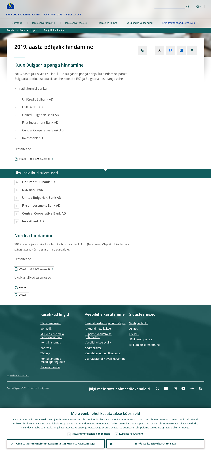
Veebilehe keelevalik (98, 342)
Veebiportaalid (138, 323)
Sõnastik (45, 328)
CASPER (134, 334)
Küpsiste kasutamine (131, 434)
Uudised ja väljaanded (140, 23)
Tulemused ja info (106, 23)
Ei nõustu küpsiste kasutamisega (155, 444)
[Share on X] (159, 50)
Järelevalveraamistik (43, 23)
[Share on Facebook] (170, 50)
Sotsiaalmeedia (50, 367)
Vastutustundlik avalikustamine (105, 359)
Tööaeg (45, 353)
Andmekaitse (93, 348)
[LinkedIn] (166, 388)
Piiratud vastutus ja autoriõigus (105, 323)
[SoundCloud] (192, 388)
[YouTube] (183, 388)
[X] (157, 388)
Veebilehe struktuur (19, 376)
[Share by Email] (192, 50)
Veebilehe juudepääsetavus (102, 353)
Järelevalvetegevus (76, 23)
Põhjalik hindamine (54, 30)
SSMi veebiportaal (141, 339)
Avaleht (11, 30)
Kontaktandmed (50, 342)
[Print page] (142, 50)
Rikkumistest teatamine (144, 345)
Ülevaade (17, 23)
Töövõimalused (50, 323)
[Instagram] (174, 388)
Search (187, 6)
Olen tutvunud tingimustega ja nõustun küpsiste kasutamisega (55, 444)
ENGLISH (23, 159)
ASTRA (133, 328)
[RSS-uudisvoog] (200, 388)
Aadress (45, 348)
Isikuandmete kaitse (98, 328)
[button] (193, 6)
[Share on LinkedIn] (181, 50)
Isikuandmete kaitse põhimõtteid (91, 434)
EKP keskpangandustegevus (178, 23)
